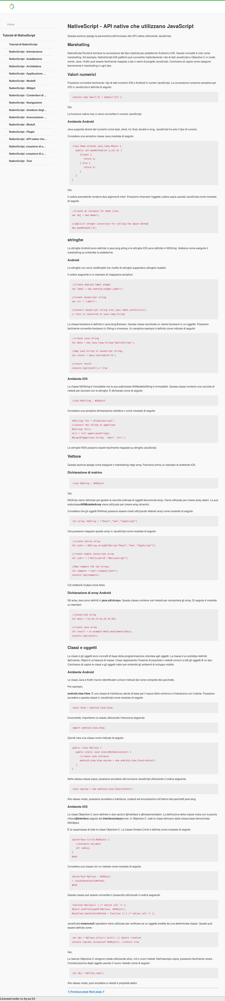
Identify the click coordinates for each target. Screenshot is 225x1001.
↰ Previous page (78, 991)
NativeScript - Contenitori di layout (30, 95)
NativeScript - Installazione (25, 59)
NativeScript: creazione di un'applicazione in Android (31, 146)
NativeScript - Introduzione (25, 51)
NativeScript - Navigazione (25, 102)
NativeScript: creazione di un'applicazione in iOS (31, 153)
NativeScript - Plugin (22, 131)
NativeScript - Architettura (25, 66)
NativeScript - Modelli (22, 80)
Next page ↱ (97, 991)
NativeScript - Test (20, 161)
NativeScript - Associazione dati (29, 117)
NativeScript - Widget (22, 88)
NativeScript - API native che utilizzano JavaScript (31, 139)
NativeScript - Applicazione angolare (31, 73)
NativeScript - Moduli (22, 124)
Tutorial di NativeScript (23, 44)
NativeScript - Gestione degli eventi (31, 110)
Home (10, 24)
